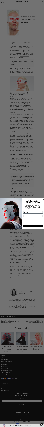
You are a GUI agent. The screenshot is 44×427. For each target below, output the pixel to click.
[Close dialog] (43, 199)
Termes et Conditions (32, 223)
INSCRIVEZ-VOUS (33, 226)
